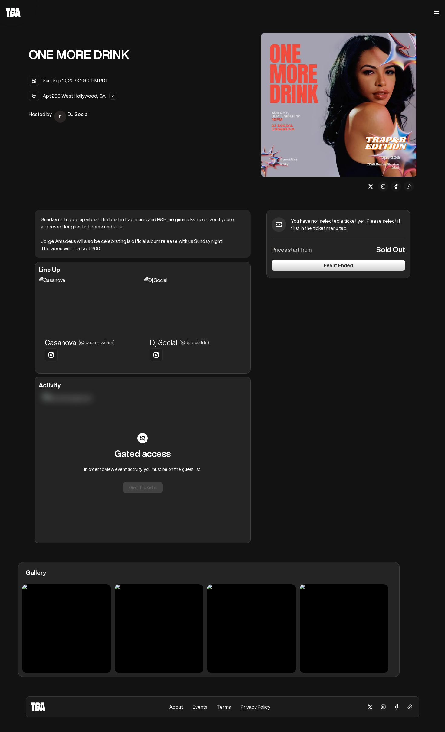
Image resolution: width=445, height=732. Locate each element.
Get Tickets (143, 487)
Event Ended (338, 265)
